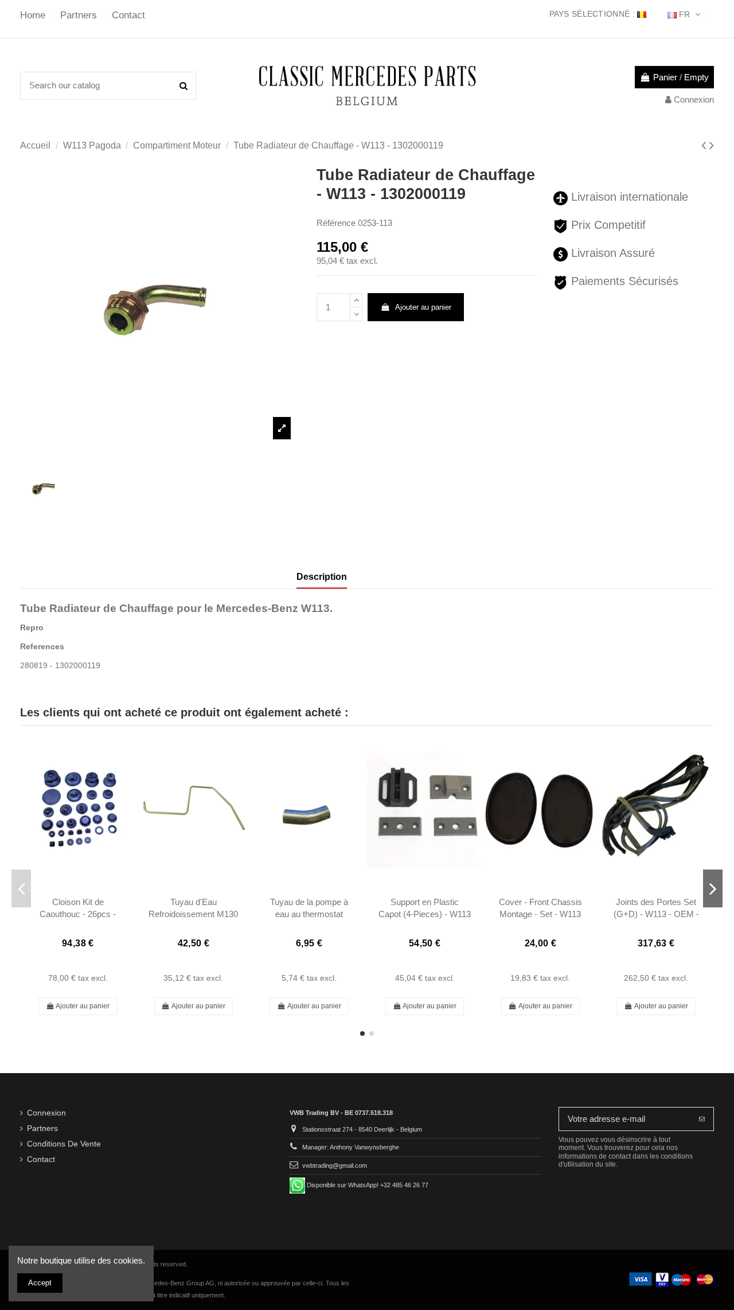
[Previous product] (705, 145)
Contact (128, 15)
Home (34, 15)
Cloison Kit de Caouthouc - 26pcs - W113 (78, 914)
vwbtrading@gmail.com (334, 1165)
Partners (80, 15)
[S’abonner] (701, 1119)
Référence (336, 223)
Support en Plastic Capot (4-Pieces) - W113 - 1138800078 (424, 914)
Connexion (46, 1113)
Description (321, 577)
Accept (40, 1282)
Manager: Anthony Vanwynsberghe (350, 1147)
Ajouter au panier (423, 307)
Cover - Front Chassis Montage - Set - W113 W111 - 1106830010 (540, 914)
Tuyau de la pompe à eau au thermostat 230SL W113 (309, 914)
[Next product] (711, 145)
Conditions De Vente (64, 1144)
